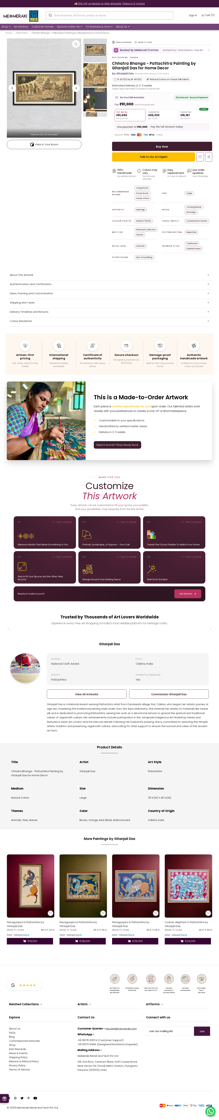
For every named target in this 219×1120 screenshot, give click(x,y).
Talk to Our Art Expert (154, 157)
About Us (121, 26)
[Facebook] (9, 1098)
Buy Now (162, 146)
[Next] (76, 88)
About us (14, 1028)
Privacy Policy (17, 1065)
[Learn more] (135, 42)
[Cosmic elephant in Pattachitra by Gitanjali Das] (188, 886)
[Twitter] (22, 1098)
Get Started (185, 593)
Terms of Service (19, 1069)
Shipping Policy (18, 1057)
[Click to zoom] (76, 44)
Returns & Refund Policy (24, 1061)
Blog (12, 1037)
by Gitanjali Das (123, 73)
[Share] (208, 157)
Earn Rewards (17, 1049)
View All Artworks (86, 694)
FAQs (12, 1032)
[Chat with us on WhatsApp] (210, 1111)
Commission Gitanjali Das (169, 694)
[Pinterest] (28, 1098)
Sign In (193, 15)
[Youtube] (35, 1098)
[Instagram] (15, 1098)
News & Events (18, 1053)
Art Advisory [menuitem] (21, 26)
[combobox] (109, 15)
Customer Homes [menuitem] (43, 26)
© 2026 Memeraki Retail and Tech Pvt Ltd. (32, 1107)
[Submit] (50, 15)
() (210, 15)
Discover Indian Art (68, 26)
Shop (5, 26)
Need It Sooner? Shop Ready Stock (117, 445)
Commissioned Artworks (24, 1041)
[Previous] (12, 88)
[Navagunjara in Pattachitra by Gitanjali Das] (30, 886)
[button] (162, 50)
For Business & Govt (98, 26)
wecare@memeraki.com (121, 1028)
